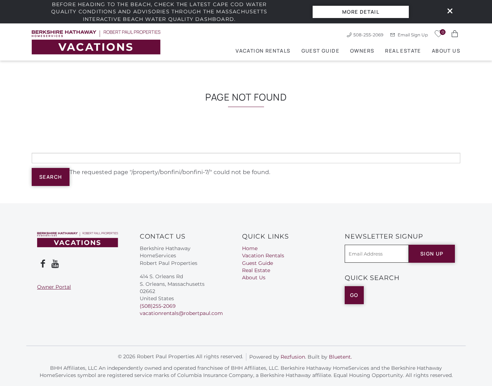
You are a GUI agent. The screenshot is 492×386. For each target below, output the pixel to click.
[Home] (96, 42)
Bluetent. (340, 357)
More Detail (360, 11)
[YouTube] (56, 264)
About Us (446, 50)
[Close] (447, 12)
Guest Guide (320, 50)
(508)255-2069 (158, 306)
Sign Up (432, 253)
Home (250, 248)
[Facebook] (43, 264)
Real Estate (403, 50)
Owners (362, 50)
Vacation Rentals (263, 50)
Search (50, 176)
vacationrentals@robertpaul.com (181, 313)
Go (354, 295)
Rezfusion (293, 357)
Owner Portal (54, 287)
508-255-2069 (368, 34)
